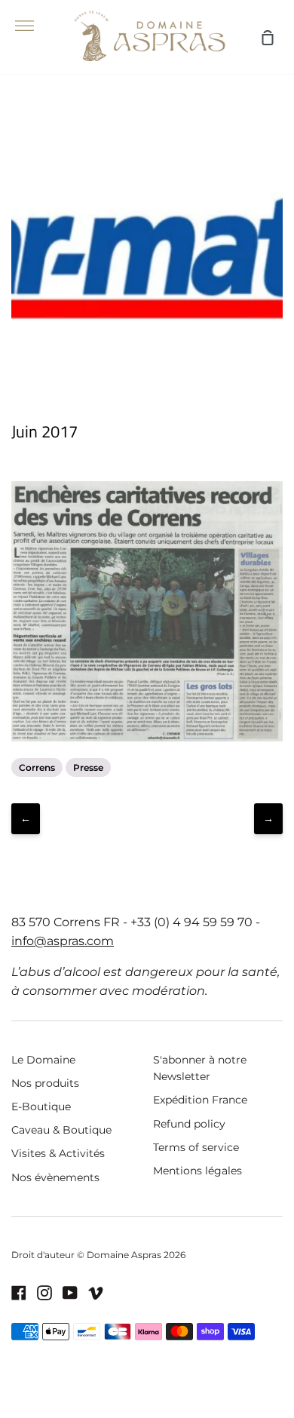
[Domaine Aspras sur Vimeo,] (95, 1292)
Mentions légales (197, 1170)
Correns (37, 767)
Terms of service (196, 1147)
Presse (88, 767)
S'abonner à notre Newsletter (200, 1068)
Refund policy (189, 1124)
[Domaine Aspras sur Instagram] (44, 1292)
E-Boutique (41, 1106)
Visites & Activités (58, 1153)
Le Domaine (43, 1060)
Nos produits (45, 1083)
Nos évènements (55, 1177)
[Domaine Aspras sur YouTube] (70, 1292)
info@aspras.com (62, 941)
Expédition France (200, 1099)
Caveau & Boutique (61, 1130)
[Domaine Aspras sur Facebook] (18, 1292)
